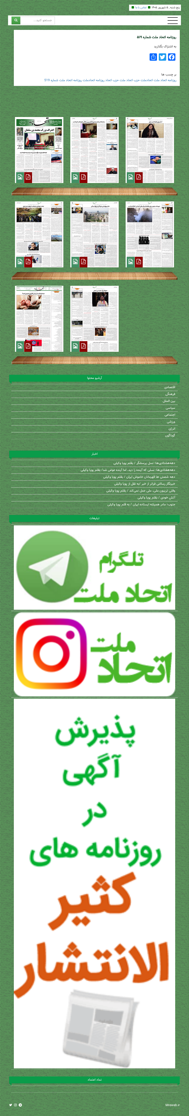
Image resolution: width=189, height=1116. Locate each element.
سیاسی (170, 408)
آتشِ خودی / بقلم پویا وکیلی (156, 497)
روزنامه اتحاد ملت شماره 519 (63, 80)
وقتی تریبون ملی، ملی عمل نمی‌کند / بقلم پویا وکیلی (140, 490)
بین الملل (169, 401)
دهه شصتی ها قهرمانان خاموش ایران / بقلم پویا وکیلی (139, 477)
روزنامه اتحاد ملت (165, 80)
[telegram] (20, 1105)
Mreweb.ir (172, 1105)
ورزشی (171, 421)
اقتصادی (169, 387)
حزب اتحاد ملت (130, 80)
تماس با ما (141, 8)
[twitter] (10, 1105)
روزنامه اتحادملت (93, 80)
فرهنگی (170, 394)
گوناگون (170, 435)
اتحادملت (147, 80)
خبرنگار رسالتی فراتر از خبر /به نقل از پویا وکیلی (144, 483)
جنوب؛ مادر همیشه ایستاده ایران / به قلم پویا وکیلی (141, 504)
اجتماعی (170, 415)
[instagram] (15, 1105)
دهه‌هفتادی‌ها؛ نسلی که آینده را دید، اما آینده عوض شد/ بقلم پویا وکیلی (128, 470)
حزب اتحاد (112, 80)
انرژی (171, 428)
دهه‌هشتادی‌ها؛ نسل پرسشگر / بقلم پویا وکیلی (144, 463)
